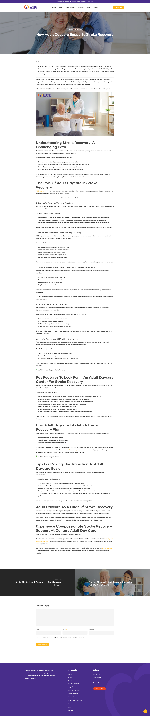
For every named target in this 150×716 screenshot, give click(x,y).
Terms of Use (97, 677)
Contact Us (96, 682)
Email (64, 629)
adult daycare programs (72, 450)
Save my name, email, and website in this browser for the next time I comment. (61, 637)
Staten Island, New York (75, 700)
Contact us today (107, 548)
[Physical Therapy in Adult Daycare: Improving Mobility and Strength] (112, 582)
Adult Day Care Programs (75, 29)
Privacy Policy (97, 674)
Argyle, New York (73, 687)
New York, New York (73, 683)
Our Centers (71, 680)
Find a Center (99, 688)
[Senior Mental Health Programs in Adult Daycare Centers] (37, 582)
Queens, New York (73, 697)
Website (91, 629)
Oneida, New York (73, 693)
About (70, 677)
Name (38, 629)
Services (70, 704)
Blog (69, 707)
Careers (70, 710)
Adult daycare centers (42, 191)
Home (70, 674)
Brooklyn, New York (73, 690)
